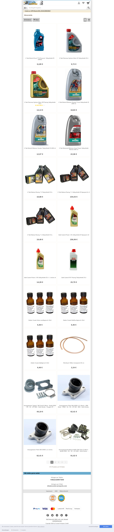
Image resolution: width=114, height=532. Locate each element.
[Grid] (85, 20)
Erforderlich (16, 530)
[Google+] (66, 515)
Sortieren (28, 19)
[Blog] (57, 515)
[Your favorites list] (83, 3)
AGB (56, 491)
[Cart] (88, 3)
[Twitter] (52, 515)
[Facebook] (47, 515)
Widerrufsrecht (64, 491)
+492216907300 (57, 480)
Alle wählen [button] (106, 526)
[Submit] (88, 8)
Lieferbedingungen (57, 521)
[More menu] (79, 3)
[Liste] (88, 20)
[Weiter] (66, 462)
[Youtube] (61, 515)
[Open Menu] (25, 7)
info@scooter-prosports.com (57, 486)
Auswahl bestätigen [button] (93, 526)
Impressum (49, 491)
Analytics (24, 530)
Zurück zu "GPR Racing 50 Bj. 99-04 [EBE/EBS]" (38, 11)
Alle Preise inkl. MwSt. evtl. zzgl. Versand (57, 519)
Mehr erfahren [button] (41, 526)
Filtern (37, 19)
